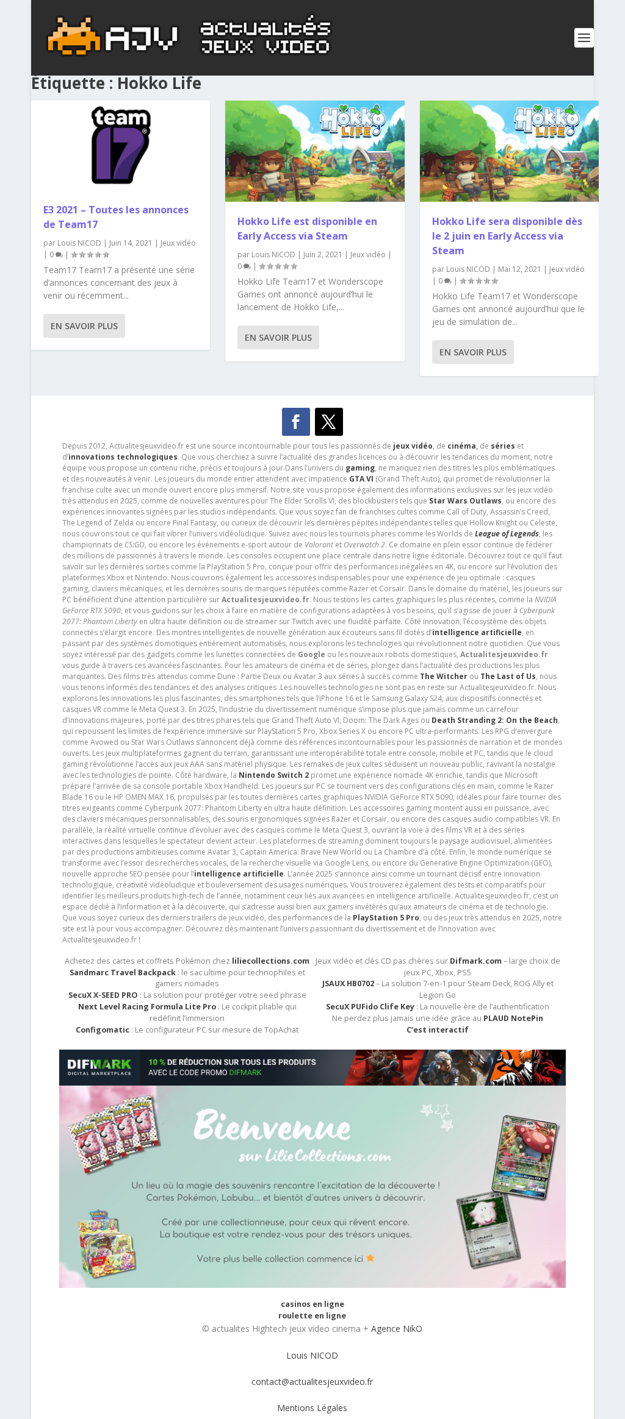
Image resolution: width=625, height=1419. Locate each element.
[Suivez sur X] (329, 422)
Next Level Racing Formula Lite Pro (147, 1006)
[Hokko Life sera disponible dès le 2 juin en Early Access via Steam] (509, 151)
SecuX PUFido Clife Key (370, 1006)
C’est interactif (437, 1030)
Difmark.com (476, 961)
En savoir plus (84, 326)
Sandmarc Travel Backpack (123, 972)
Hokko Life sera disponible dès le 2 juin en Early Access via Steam (507, 236)
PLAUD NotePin (513, 1018)
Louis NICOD (79, 243)
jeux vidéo (413, 446)
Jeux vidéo (178, 243)
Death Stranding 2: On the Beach (495, 720)
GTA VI (361, 479)
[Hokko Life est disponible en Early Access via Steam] (314, 151)
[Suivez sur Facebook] (296, 422)
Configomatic (102, 1030)
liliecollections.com (270, 961)
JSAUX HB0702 (348, 983)
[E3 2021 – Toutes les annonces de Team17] (120, 145)
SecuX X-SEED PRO (103, 995)
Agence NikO (396, 1328)
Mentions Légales (312, 1408)
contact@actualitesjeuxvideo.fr (312, 1381)
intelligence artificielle (239, 874)
